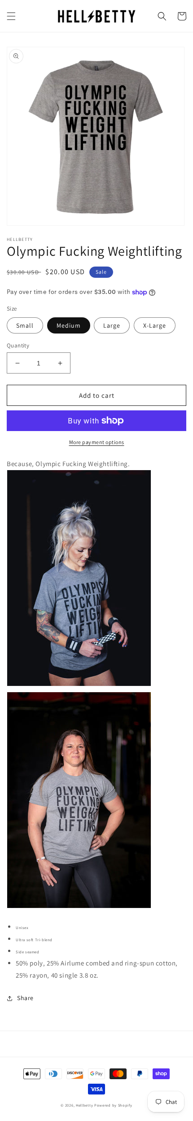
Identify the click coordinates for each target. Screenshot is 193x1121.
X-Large (154, 325)
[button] (11, 16)
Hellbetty (84, 1105)
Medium (69, 325)
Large (111, 325)
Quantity (18, 345)
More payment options (96, 442)
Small (25, 325)
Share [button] (25, 998)
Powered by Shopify (113, 1105)
